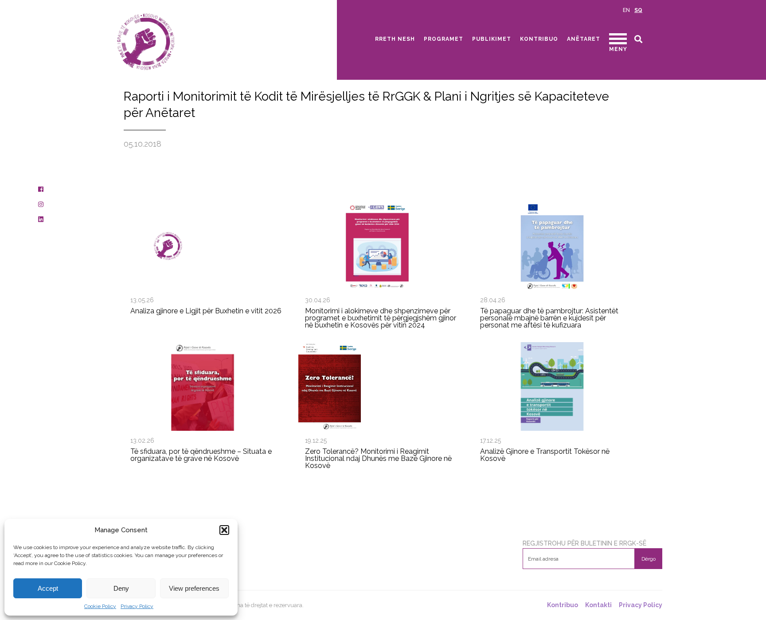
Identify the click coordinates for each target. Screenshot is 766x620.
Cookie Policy (100, 606)
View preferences (194, 588)
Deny (121, 588)
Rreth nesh (395, 39)
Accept (48, 588)
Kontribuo (539, 39)
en (626, 10)
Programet (443, 39)
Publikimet (491, 39)
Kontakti (598, 605)
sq (638, 10)
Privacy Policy (137, 606)
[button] (224, 530)
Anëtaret (583, 39)
